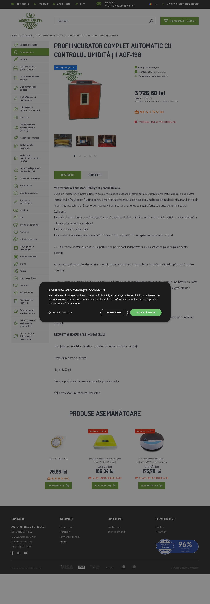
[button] (60, 312)
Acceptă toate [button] (145, 312)
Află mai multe (71, 303)
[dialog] (105, 302)
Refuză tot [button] (114, 312)
